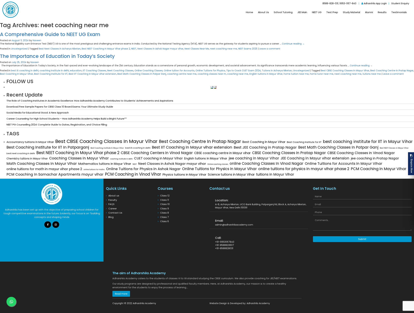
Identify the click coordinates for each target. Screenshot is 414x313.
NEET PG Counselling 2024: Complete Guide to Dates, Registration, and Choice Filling (56, 124)
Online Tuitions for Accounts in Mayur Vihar (343, 163)
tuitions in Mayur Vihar (275, 174)
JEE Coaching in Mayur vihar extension (315, 158)
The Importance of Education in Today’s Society (57, 56)
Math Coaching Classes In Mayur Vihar (41, 163)
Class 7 (164, 217)
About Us (263, 12)
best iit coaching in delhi (24, 70)
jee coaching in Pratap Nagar (375, 158)
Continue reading (293, 43)
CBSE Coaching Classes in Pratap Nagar (289, 152)
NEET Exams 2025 (247, 48)
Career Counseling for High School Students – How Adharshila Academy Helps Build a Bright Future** (66, 118)
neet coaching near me (223, 48)
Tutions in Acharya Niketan (277, 70)
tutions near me (372, 74)
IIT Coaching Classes (94, 70)
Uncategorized (19, 48)
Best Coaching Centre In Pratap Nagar (391, 70)
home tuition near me (296, 74)
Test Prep (332, 12)
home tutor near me (321, 74)
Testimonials (399, 12)
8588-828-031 (330, 3)
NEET (133, 48)
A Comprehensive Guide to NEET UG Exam (50, 34)
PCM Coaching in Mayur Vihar (378, 168)
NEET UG (316, 12)
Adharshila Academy (258, 303)
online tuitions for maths (94, 169)
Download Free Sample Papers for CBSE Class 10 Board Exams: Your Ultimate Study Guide (59, 106)
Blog (111, 217)
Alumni (369, 12)
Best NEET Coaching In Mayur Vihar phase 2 (106, 48)
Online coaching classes (217, 164)
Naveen (37, 40)
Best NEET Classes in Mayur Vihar (394, 148)
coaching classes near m (212, 74)
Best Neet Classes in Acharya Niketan (60, 48)
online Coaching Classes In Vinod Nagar (266, 163)
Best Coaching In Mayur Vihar (16, 74)
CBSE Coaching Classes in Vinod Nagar (361, 153)
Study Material (351, 12)
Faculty (112, 200)
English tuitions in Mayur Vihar (266, 74)
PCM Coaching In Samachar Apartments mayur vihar (55, 174)
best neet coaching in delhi (20, 153)
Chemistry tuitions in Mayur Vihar (27, 158)
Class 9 (164, 208)
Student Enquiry (400, 3)
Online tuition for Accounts (179, 70)
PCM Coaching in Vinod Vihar (133, 174)
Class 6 (164, 221)
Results (382, 12)
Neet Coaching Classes (120, 70)
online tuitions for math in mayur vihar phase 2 (44, 169)
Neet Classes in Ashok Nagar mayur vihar (160, 48)
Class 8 (164, 212)
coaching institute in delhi (54, 70)
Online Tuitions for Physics (210, 70)
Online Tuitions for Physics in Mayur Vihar (219, 168)
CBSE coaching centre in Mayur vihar (222, 153)
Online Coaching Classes (149, 70)
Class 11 (164, 200)
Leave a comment (269, 48)
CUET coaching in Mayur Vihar (158, 158)
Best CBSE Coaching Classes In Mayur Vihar (345, 70)
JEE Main (302, 12)
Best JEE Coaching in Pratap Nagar (265, 147)
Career (112, 208)
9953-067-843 (347, 3)
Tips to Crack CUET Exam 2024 (243, 70)
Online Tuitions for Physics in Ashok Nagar (143, 169)
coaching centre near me (181, 74)
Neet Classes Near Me (197, 48)
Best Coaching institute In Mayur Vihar (107, 148)
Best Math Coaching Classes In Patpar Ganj (141, 74)
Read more (121, 293)
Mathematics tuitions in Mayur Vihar (104, 164)
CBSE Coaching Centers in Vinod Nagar (157, 152)
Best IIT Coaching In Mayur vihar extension (92, 74)
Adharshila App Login (375, 3)
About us (113, 195)
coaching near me (237, 74)
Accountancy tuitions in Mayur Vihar (30, 142)
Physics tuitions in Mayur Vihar (184, 175)
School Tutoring (283, 12)
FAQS (111, 204)
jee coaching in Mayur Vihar (254, 158)
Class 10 (165, 204)
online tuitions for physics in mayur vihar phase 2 (303, 168)
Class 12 (164, 195)
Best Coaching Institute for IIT (51, 74)
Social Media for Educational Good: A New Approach (37, 112)
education (76, 70)
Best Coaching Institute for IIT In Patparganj (47, 147)
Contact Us (115, 212)
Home (249, 12)
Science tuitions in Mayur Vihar (231, 174)
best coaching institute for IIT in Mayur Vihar (368, 141)
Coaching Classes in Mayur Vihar (79, 158)
